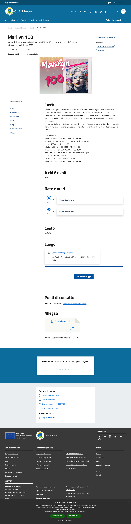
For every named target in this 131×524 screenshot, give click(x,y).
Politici (7, 468)
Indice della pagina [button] (16, 102)
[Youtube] (84, 11)
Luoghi (98, 471)
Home (10, 28)
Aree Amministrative (12, 457)
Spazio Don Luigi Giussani (62, 252)
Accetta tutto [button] (57, 516)
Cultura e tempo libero (43, 457)
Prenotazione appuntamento (45, 487)
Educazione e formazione (74, 453)
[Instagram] (90, 11)
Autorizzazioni (71, 468)
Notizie (98, 454)
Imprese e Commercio (43, 461)
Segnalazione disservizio (44, 490)
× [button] (128, 501)
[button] (65, 520)
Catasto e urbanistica (43, 465)
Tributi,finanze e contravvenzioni (77, 461)
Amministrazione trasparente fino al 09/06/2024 (78, 488)
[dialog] (65, 511)
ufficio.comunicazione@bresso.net (74, 303)
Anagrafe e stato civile (43, 454)
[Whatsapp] (105, 11)
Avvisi (98, 461)
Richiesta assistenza (43, 498)
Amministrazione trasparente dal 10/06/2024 (77, 495)
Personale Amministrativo (14, 472)
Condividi (100, 37)
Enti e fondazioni (11, 465)
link (85, 512)
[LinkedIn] (95, 11)
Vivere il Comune (21, 28)
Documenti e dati (11, 476)
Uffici (7, 461)
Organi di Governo (11, 454)
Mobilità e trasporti (42, 468)
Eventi (32, 28)
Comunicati (100, 457)
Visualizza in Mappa (84, 276)
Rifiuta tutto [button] (74, 516)
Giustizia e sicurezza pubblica (76, 457)
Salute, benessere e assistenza (76, 465)
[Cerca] (123, 11)
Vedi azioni (110, 37)
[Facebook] (79, 11)
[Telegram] (100, 11)
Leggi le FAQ (40, 494)
